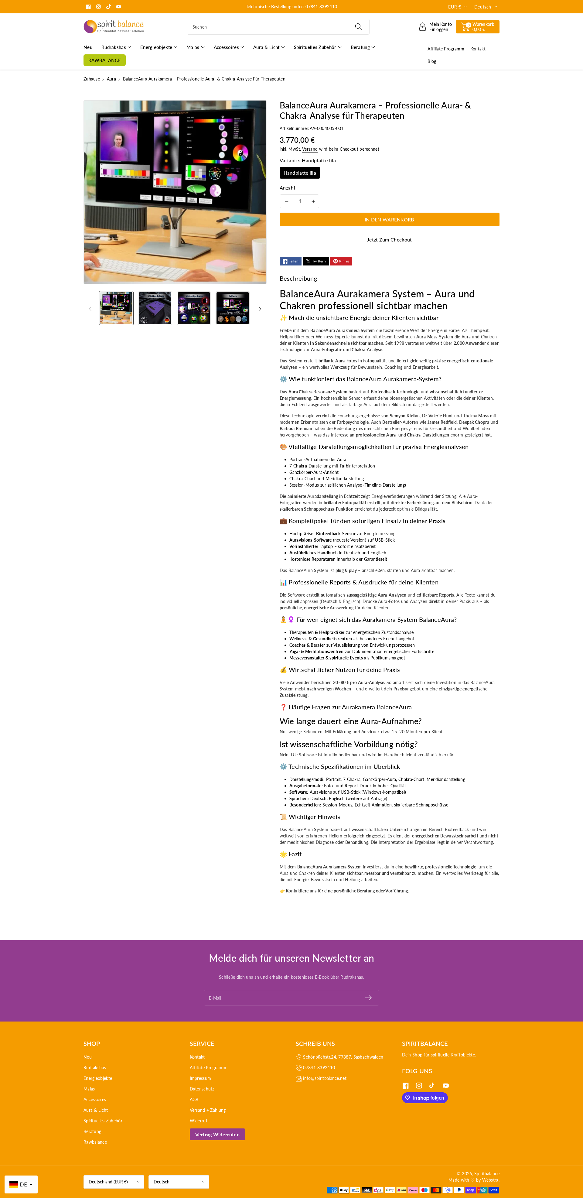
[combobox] (278, 26)
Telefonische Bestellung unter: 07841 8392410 (291, 6)
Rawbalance (95, 1142)
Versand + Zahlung (208, 1110)
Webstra (490, 1180)
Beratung (92, 1131)
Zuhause (92, 78)
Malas (89, 1088)
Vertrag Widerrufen (217, 1134)
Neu (88, 1056)
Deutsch (161, 1181)
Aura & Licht (96, 1110)
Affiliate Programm (208, 1067)
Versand (310, 149)
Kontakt (197, 1056)
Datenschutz (202, 1088)
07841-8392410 (319, 1067)
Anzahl (287, 187)
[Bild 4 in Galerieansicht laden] (233, 308)
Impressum (200, 1078)
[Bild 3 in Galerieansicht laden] (194, 308)
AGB (194, 1099)
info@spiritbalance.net (324, 1078)
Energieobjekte (98, 1078)
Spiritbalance (486, 1173)
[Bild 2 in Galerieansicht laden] (155, 308)
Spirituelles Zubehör (103, 1120)
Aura (111, 78)
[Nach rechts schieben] (260, 308)
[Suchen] (358, 26)
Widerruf (198, 1120)
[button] (478, 26)
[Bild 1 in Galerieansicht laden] (116, 308)
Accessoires (95, 1099)
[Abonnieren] (368, 998)
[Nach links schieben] (90, 308)
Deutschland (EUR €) (108, 1181)
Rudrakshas (95, 1067)
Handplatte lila (300, 173)
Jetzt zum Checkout (389, 239)
